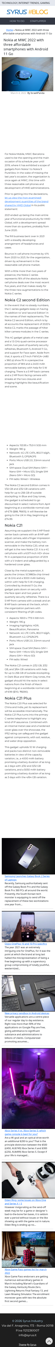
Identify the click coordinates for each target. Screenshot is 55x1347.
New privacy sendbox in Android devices (27, 1013)
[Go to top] (49, 1341)
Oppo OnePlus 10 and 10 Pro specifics (26, 943)
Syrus (33, 1344)
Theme (22, 1344)
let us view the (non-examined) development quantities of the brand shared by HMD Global (26, 201)
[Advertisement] (27, 124)
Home (9, 30)
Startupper (38, 21)
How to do (17, 21)
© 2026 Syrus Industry (27, 1321)
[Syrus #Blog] (27, 11)
